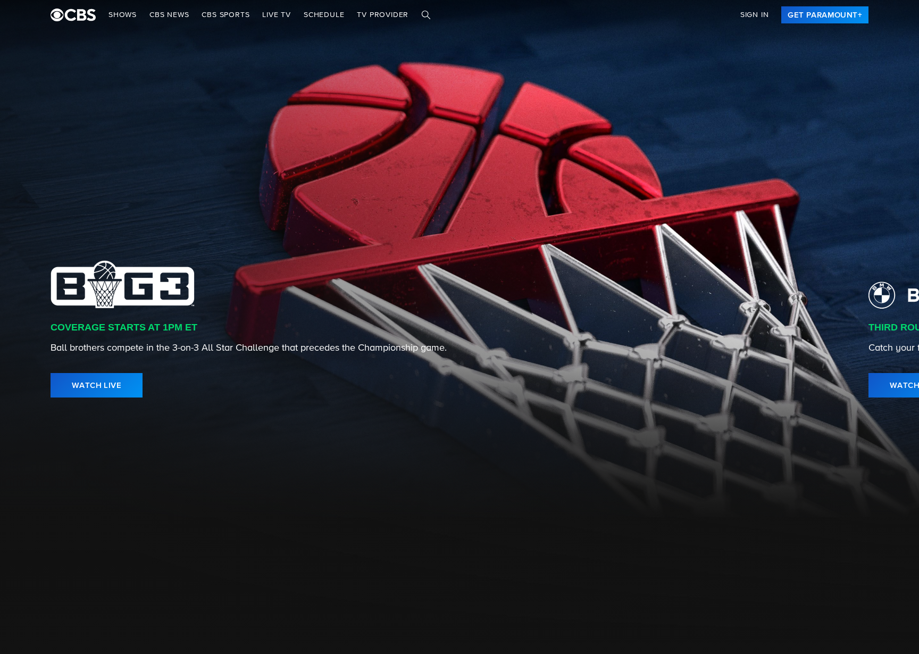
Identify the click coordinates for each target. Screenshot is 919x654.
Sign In (754, 15)
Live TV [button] (276, 15)
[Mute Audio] (856, 385)
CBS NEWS (169, 15)
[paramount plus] (73, 15)
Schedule (324, 15)
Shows (122, 15)
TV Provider (382, 15)
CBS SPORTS (225, 15)
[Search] (426, 15)
